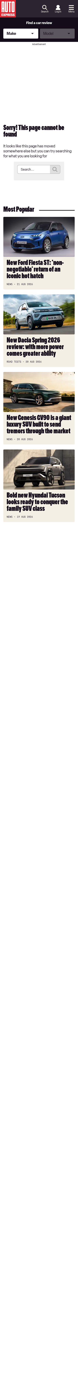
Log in (58, 11)
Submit (55, 169)
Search (44, 11)
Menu (71, 11)
